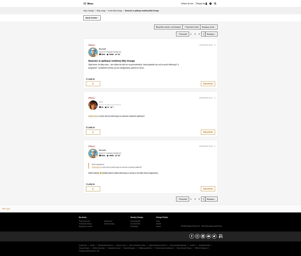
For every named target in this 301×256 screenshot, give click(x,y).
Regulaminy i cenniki (85, 226)
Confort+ (192, 245)
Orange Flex (83, 245)
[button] (215, 45)
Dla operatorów (135, 221)
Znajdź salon (108, 221)
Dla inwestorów (135, 224)
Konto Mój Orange (115, 11)
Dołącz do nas (187, 3)
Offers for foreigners (201, 248)
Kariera (158, 226)
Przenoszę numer (84, 221)
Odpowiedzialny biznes (105, 245)
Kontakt (158, 224)
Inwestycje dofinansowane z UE (89, 251)
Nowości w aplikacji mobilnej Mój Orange (111, 61)
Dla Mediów (134, 226)
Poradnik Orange (204, 245)
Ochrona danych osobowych (164, 248)
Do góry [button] (7, 209)
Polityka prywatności (145, 248)
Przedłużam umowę (85, 224)
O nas (158, 221)
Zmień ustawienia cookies (137, 245)
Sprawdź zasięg (109, 224)
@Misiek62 (93, 116)
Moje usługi (101, 11)
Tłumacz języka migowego (178, 245)
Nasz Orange (88, 11)
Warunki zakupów (129, 248)
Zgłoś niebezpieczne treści (157, 245)
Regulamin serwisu (114, 248)
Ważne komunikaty (99, 248)
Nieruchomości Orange (184, 248)
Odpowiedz (208, 84)
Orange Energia (84, 248)
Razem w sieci (121, 245)
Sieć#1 (92, 245)
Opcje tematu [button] (91, 18)
